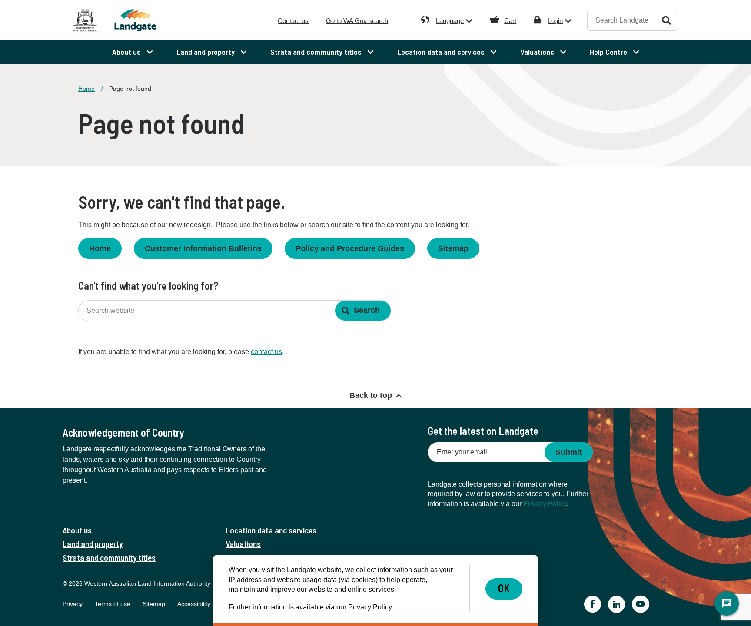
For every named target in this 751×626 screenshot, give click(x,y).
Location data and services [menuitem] (441, 51)
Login (555, 20)
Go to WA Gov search (357, 20)
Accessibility (193, 603)
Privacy (73, 603)
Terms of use (112, 603)
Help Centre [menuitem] (609, 51)
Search (666, 20)
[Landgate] (148, 20)
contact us (266, 351)
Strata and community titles (109, 558)
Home (86, 88)
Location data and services (271, 530)
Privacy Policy (545, 503)
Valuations (243, 544)
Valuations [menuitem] (538, 51)
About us (77, 530)
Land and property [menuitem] (206, 51)
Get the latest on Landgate (483, 431)
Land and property (93, 544)
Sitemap (453, 248)
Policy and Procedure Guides (350, 248)
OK (504, 588)
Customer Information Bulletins (203, 248)
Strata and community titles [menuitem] (316, 51)
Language (450, 20)
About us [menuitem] (127, 51)
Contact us (293, 20)
